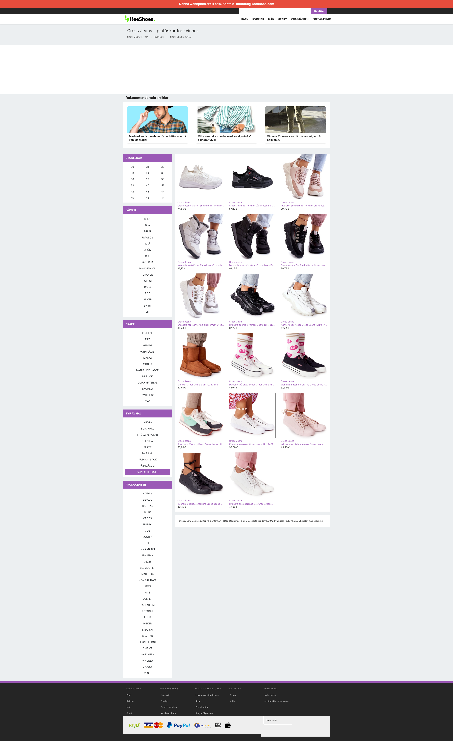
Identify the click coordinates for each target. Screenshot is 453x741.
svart (147, 305)
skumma (147, 388)
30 (132, 166)
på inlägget (147, 465)
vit (148, 311)
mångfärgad (147, 268)
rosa (147, 287)
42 (132, 191)
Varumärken (299, 19)
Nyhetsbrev (270, 695)
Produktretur (202, 707)
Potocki (147, 611)
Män (129, 707)
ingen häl (147, 440)
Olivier (147, 598)
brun (147, 231)
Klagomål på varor (204, 713)
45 (132, 197)
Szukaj (319, 10)
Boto (147, 512)
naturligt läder (147, 370)
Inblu (147, 542)
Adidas (147, 493)
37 (147, 179)
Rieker (147, 623)
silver (148, 299)
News (147, 586)
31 (147, 166)
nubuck (147, 376)
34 (147, 172)
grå (147, 243)
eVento (148, 672)
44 (162, 191)
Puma (147, 617)
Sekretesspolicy (169, 707)
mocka (147, 363)
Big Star (147, 505)
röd (147, 293)
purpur (148, 280)
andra (147, 422)
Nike (147, 592)
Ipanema (147, 555)
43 (147, 191)
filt (147, 339)
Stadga (164, 701)
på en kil (147, 453)
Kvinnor (130, 701)
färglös (147, 237)
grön (147, 249)
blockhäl (147, 428)
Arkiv (232, 701)
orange (147, 274)
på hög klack (148, 459)
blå (147, 225)
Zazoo (147, 666)
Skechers (147, 654)
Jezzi (147, 561)
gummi (147, 345)
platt (147, 447)
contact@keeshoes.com (255, 4)
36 (132, 179)
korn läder (147, 351)
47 (162, 197)
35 (162, 172)
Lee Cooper (147, 567)
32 (162, 166)
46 (147, 197)
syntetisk (147, 394)
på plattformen (148, 472)
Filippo (147, 524)
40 (147, 185)
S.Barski (147, 629)
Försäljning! (322, 19)
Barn (129, 695)
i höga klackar (147, 434)
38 (162, 179)
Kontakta (165, 695)
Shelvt (147, 648)
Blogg (233, 695)
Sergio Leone (147, 642)
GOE (147, 530)
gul (147, 256)
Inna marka (147, 549)
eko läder (147, 333)
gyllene (147, 262)
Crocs (147, 518)
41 (162, 185)
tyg (147, 401)
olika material (147, 382)
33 (132, 172)
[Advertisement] (106, 69)
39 (132, 185)
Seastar (147, 635)
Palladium (147, 604)
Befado (147, 499)
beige (147, 218)
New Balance (147, 580)
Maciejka (147, 573)
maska (147, 357)
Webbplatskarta (168, 713)
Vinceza (147, 660)
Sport (129, 713)
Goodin (147, 536)
